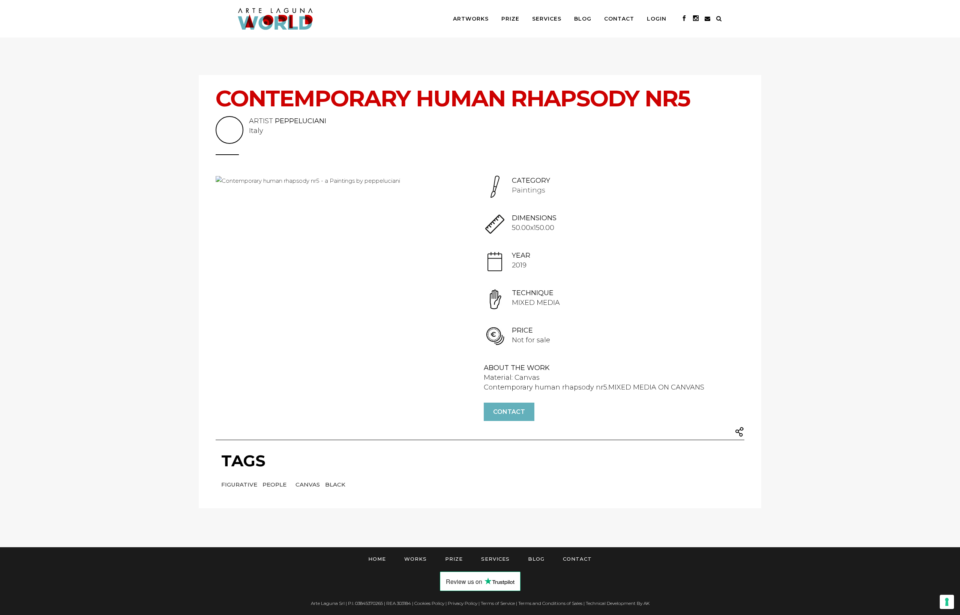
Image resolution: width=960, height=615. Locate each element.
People (275, 484)
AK (647, 603)
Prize (454, 559)
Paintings (528, 190)
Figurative (240, 484)
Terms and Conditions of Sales (550, 603)
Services (495, 559)
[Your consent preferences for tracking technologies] (947, 602)
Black (335, 484)
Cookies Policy (429, 603)
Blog (536, 559)
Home (377, 559)
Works (415, 559)
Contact (509, 411)
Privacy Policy (462, 603)
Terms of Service (498, 603)
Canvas (308, 484)
